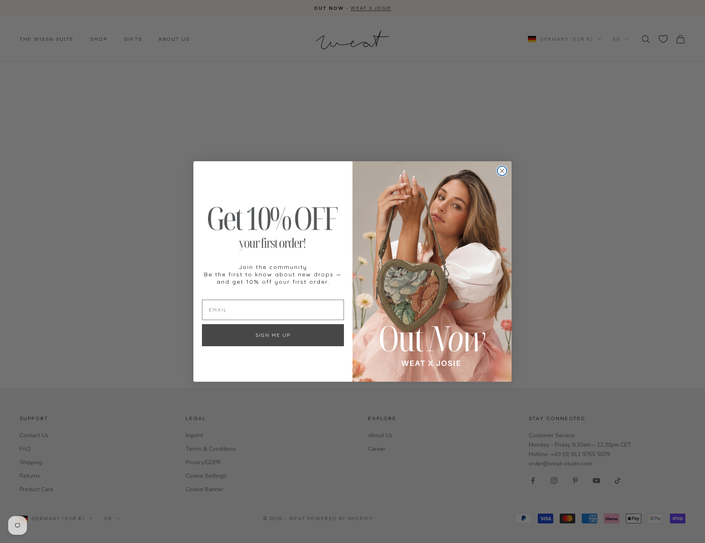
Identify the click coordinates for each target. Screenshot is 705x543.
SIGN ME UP (272, 335)
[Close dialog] (502, 171)
